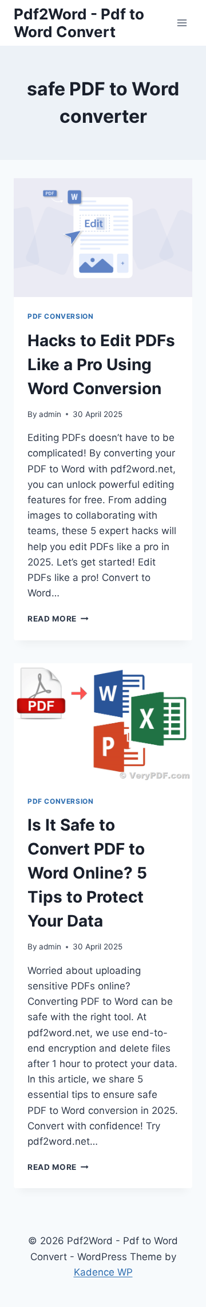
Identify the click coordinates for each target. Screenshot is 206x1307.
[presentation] (103, 237)
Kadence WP (103, 1272)
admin (50, 414)
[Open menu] (181, 22)
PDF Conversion (60, 316)
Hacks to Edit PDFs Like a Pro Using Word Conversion (101, 364)
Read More (58, 618)
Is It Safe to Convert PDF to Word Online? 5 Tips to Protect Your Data (87, 873)
